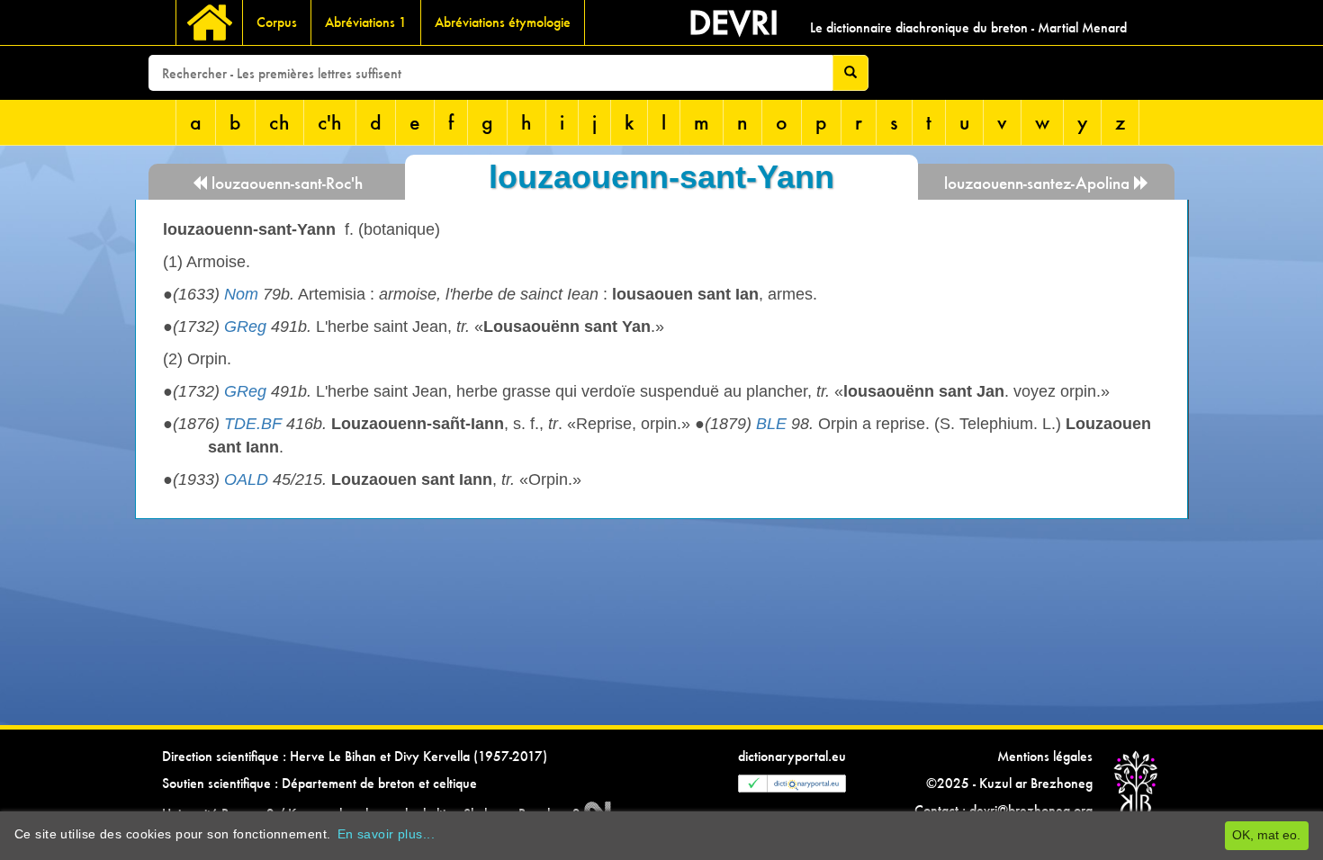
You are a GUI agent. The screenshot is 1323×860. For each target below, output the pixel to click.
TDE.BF (253, 424)
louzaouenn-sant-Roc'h (285, 183)
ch (279, 122)
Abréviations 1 (366, 22)
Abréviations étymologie (503, 22)
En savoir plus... (386, 834)
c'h (330, 122)
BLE (771, 424)
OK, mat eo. (1266, 835)
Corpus (276, 22)
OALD (246, 479)
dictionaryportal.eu (792, 756)
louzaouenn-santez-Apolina (1039, 183)
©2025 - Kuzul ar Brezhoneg (1009, 783)
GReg (245, 327)
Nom (241, 294)
